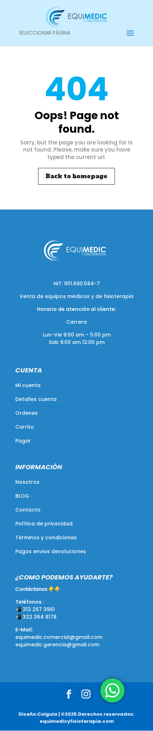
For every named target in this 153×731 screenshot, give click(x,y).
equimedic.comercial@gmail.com (58, 637)
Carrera (76, 321)
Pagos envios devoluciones (50, 551)
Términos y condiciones (46, 537)
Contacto (28, 509)
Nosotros (27, 482)
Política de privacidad (44, 523)
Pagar (23, 440)
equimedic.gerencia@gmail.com (57, 644)
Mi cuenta (28, 385)
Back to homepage (76, 176)
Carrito (24, 426)
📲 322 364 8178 (36, 616)
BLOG (22, 495)
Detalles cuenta (36, 399)
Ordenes (26, 413)
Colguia (47, 714)
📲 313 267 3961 (35, 609)
